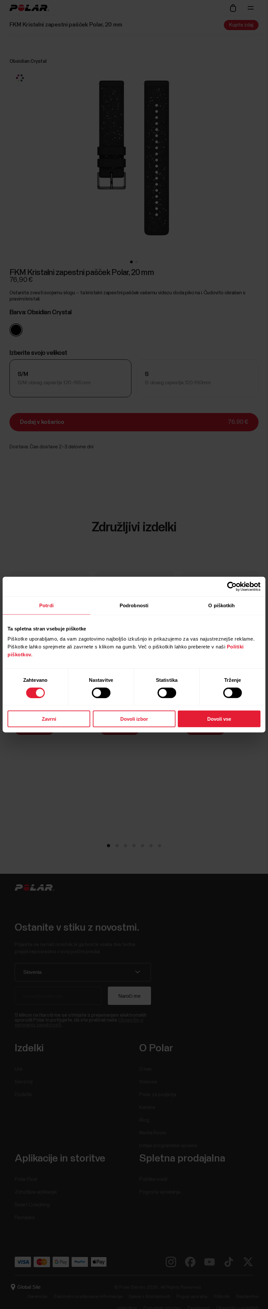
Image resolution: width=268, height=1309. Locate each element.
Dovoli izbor (134, 719)
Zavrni (49, 719)
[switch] (101, 692)
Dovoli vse (219, 719)
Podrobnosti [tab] (134, 605)
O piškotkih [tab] (221, 605)
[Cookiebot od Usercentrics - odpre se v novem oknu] (231, 586)
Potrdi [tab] (46, 605)
